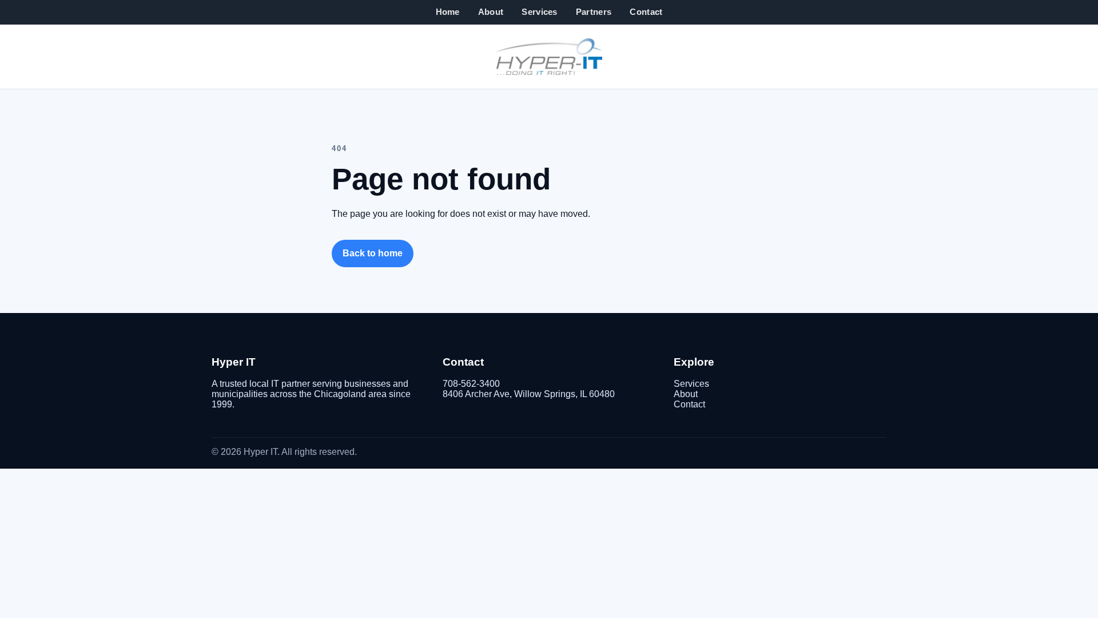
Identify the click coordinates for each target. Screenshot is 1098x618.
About (491, 12)
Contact (646, 12)
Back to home (373, 253)
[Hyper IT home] (549, 56)
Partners (593, 12)
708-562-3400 (471, 384)
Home (448, 12)
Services (539, 12)
